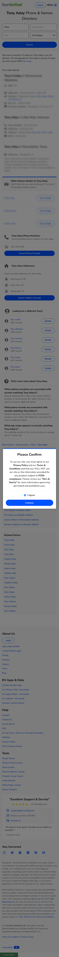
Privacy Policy (20, 465)
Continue (29, 502)
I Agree (31, 495)
